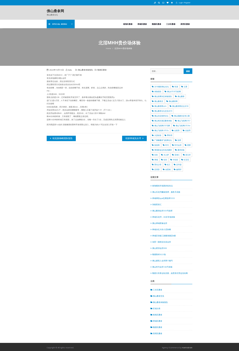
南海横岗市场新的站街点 (162, 185)
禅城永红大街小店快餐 (161, 229)
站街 (165, 159)
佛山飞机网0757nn (183, 125)
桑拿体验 (181, 150)
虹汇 (169, 164)
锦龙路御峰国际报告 (62, 138)
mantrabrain (187, 347)
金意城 (168, 169)
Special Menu (59, 24)
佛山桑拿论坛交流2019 (163, 111)
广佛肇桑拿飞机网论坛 (163, 140)
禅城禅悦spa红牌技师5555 (163, 198)
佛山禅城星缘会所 (159, 223)
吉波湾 (187, 130)
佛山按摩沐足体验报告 (163, 96)
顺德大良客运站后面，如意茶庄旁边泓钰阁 (170, 273)
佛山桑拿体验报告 (85, 70)
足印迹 (178, 164)
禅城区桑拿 (142, 24)
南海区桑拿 (128, 24)
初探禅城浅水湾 (133, 138)
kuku (70, 70)
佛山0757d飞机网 (174, 91)
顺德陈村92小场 (159, 254)
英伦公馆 (157, 164)
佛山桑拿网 (55, 10)
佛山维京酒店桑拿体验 (163, 120)
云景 (185, 86)
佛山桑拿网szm (160, 106)
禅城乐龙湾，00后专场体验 (163, 217)
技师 (179, 140)
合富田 (176, 130)
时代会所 (178, 145)
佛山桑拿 (181, 96)
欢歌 (156, 155)
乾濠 (176, 86)
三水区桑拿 (171, 24)
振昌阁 (157, 145)
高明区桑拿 (185, 24)
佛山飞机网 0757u (161, 130)
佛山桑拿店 (158, 101)
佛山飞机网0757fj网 (162, 125)
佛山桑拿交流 (158, 296)
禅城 (156, 159)
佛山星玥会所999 (159, 248)
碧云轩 (188, 155)
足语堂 (157, 169)
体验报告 (157, 91)
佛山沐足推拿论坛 (161, 116)
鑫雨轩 (178, 169)
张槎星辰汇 (157, 204)
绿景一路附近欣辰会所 (161, 242)
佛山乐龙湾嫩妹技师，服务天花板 (166, 192)
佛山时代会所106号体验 (162, 267)
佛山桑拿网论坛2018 (180, 106)
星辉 (189, 145)
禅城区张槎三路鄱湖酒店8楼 (164, 235)
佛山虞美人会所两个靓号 (162, 260)
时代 (167, 145)
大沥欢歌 (157, 135)
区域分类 (156, 308)
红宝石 (186, 159)
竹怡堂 (175, 159)
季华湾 (169, 135)
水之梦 (166, 155)
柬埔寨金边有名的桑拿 (163, 150)
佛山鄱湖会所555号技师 (162, 210)
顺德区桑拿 (156, 24)
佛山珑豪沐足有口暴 (182, 116)
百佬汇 (177, 155)
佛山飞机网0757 (184, 120)
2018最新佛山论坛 (161, 86)
